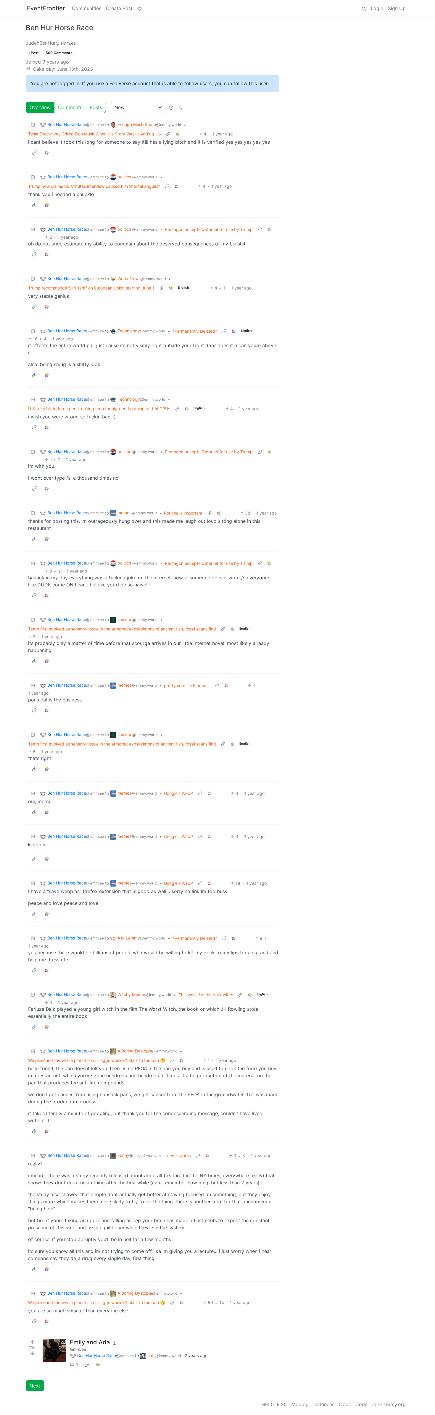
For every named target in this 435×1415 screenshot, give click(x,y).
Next (35, 1386)
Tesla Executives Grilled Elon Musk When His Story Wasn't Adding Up (94, 133)
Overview (40, 107)
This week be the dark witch (205, 994)
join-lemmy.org (389, 1404)
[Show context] (168, 133)
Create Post (119, 8)
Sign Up (397, 8)
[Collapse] (33, 124)
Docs (345, 1404)
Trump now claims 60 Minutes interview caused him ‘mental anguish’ (94, 186)
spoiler (40, 845)
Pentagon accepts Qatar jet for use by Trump (209, 229)
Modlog (300, 1404)
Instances (323, 1404)
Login (377, 8)
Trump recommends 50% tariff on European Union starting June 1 (91, 287)
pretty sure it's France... (187, 685)
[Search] (363, 8)
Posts (96, 107)
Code (361, 1404)
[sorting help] (171, 107)
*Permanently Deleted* (195, 331)
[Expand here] (54, 1350)
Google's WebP (178, 793)
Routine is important (183, 512)
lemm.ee (78, 1349)
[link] (177, 133)
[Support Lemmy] (139, 8)
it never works (177, 1155)
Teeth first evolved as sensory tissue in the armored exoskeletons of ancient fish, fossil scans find (122, 628)
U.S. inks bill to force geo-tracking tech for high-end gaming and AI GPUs (99, 408)
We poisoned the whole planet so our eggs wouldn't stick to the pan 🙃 (96, 1060)
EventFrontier (46, 8)
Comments (70, 107)
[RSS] (180, 107)
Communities (86, 8)
